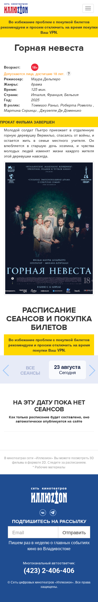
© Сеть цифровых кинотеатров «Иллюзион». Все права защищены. (49, 584)
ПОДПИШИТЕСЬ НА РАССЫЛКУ (49, 521)
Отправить (74, 532)
